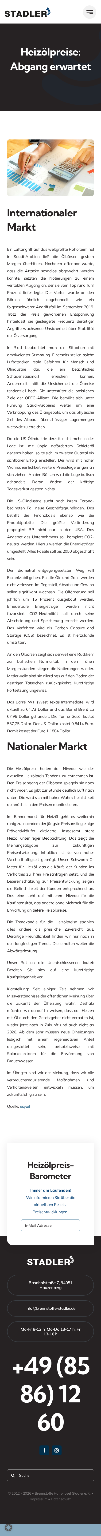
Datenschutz (61, 1499)
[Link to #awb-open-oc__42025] (89, 12)
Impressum (38, 1499)
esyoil (25, 1106)
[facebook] (44, 1450)
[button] (8, 1527)
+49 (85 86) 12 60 (51, 1394)
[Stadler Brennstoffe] (27, 8)
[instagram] (57, 1450)
